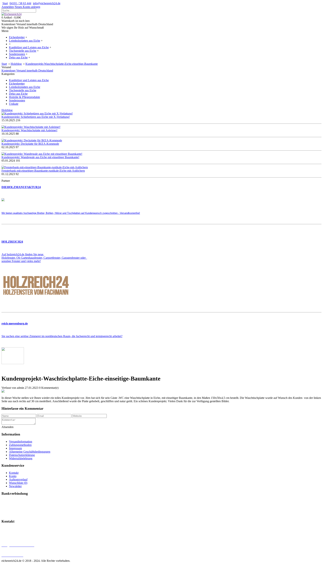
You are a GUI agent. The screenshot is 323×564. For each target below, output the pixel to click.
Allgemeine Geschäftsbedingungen (29, 451)
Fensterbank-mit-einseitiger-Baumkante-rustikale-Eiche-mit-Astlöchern (43, 170)
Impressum (15, 448)
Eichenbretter (17, 83)
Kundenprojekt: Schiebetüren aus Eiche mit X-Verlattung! (35, 116)
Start (4, 63)
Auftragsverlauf (18, 479)
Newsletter (15, 486)
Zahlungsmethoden (20, 444)
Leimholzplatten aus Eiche (24, 87)
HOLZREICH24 (12, 241)
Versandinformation (20, 441)
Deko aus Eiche (18, 93)
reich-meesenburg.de (14, 323)
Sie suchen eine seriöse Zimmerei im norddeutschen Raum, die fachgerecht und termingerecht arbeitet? (61, 336)
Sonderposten (17, 100)
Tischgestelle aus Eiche (22, 90)
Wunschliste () (18, 482)
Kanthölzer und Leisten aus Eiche (29, 80)
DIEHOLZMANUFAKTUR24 (21, 187)
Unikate (13, 103)
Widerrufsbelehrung (20, 458)
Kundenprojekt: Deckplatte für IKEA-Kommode (30, 143)
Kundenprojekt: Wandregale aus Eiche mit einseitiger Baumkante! (40, 157)
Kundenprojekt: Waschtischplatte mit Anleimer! (29, 130)
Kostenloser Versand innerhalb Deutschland (27, 70)
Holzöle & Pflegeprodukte (24, 97)
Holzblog (16, 63)
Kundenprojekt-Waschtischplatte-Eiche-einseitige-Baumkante (61, 63)
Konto (12, 476)
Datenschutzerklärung (22, 455)
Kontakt (14, 472)
